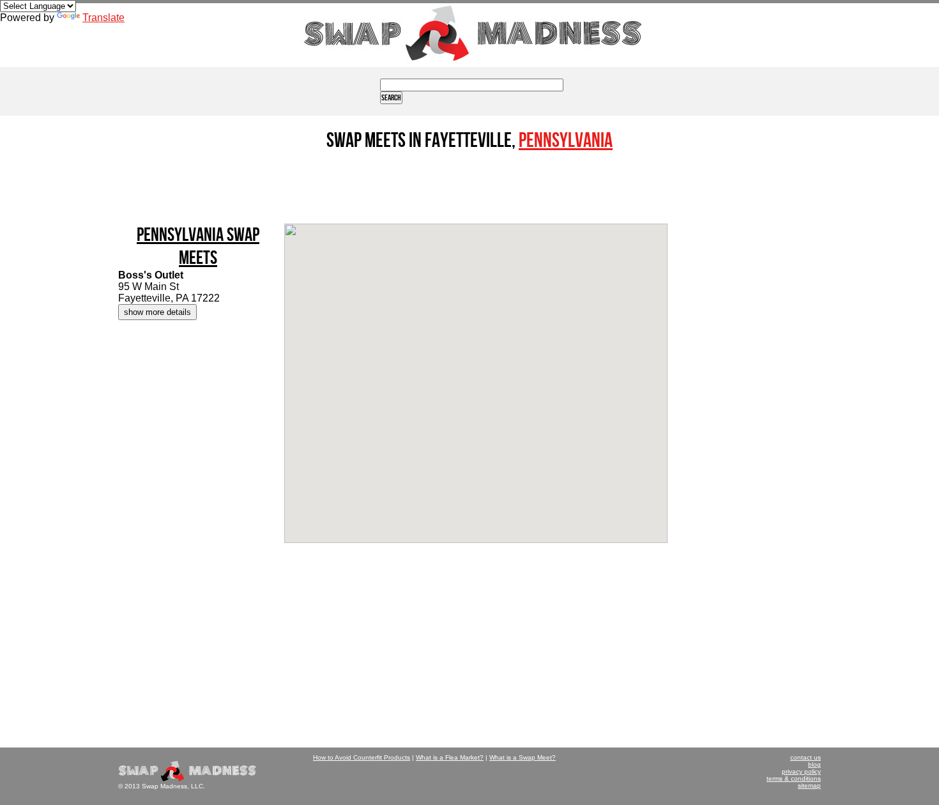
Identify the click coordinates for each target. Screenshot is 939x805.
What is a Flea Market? (450, 757)
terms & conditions (794, 778)
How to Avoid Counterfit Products (361, 757)
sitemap (809, 785)
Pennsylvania (566, 140)
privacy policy (801, 771)
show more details (157, 312)
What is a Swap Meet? (522, 757)
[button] (476, 372)
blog (814, 764)
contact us (805, 757)
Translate (103, 17)
